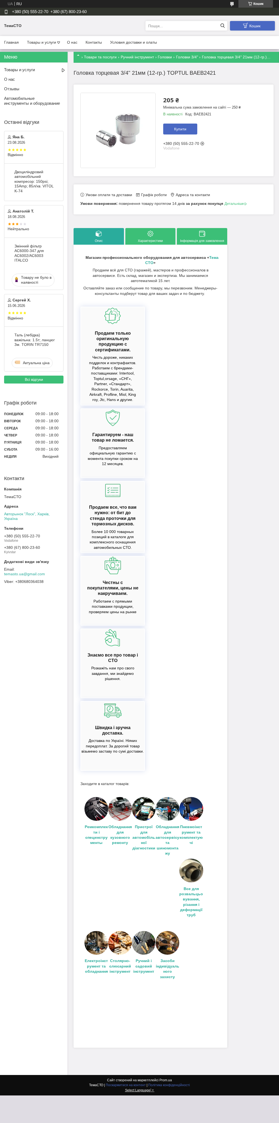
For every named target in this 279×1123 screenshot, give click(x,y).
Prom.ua (165, 1080)
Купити (180, 129)
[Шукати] (222, 26)
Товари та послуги (100, 57)
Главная (11, 42)
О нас (72, 42)
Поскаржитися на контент (126, 1085)
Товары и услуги (41, 42)
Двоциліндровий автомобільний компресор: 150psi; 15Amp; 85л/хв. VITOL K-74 (33, 181)
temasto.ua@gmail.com (24, 574)
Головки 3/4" (187, 57)
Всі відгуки (34, 379)
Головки (165, 57)
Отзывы (11, 88)
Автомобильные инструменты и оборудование (32, 101)
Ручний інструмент (137, 57)
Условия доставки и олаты (133, 42)
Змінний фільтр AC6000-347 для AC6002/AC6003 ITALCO (29, 253)
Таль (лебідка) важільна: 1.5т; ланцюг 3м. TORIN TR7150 (34, 340)
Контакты (94, 42)
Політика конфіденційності (169, 1085)
